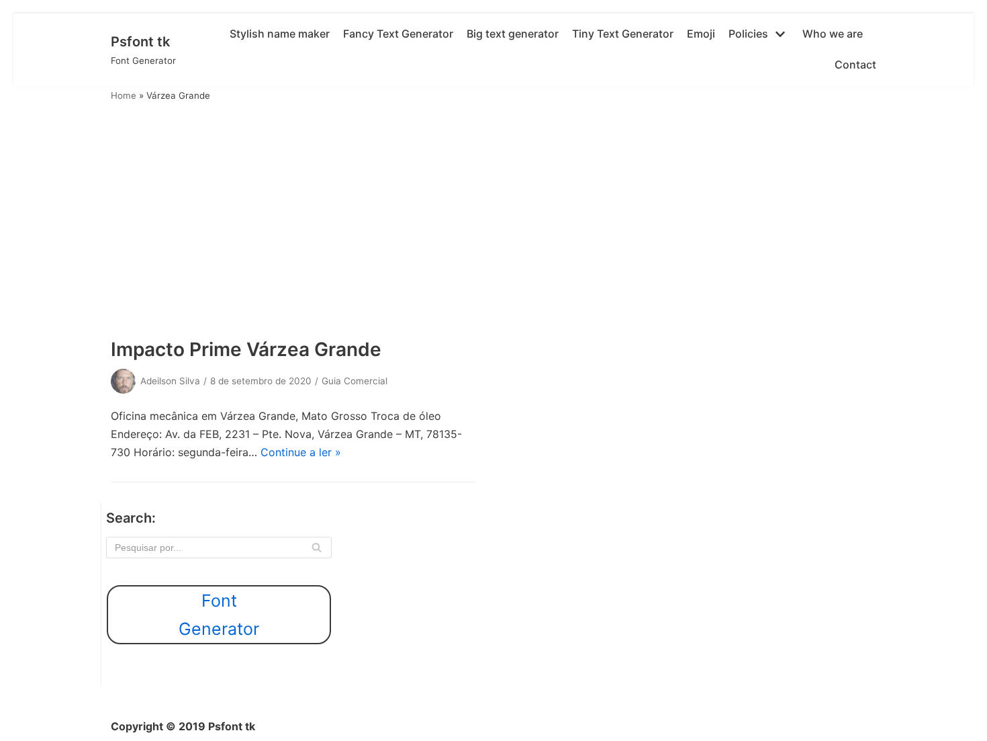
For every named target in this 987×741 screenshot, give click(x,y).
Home (123, 95)
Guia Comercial (354, 381)
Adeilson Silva (170, 381)
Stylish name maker (280, 33)
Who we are (832, 33)
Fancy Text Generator (398, 33)
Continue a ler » (301, 452)
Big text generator (513, 33)
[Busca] (316, 547)
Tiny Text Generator (622, 33)
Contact (855, 64)
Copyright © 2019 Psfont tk (183, 726)
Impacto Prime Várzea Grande (246, 349)
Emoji (701, 33)
